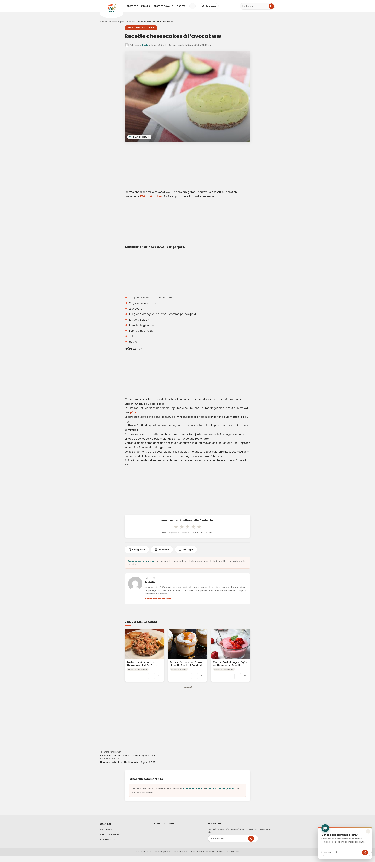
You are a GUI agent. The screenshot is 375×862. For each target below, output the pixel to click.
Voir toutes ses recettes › (158, 598)
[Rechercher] (271, 6)
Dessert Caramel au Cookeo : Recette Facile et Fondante (187, 664)
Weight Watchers (151, 196)
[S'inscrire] (365, 852)
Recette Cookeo (163, 6)
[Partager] (159, 676)
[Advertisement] (187, 166)
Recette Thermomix (138, 6)
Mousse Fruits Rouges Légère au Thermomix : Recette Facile (230, 665)
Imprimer (163, 549)
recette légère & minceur (122, 21)
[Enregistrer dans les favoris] (151, 676)
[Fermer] (368, 831)
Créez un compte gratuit (141, 561)
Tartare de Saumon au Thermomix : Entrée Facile (142, 664)
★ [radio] (176, 527)
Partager (188, 549)
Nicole (144, 44)
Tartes (181, 6)
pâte (133, 412)
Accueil (103, 21)
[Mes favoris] (192, 6)
